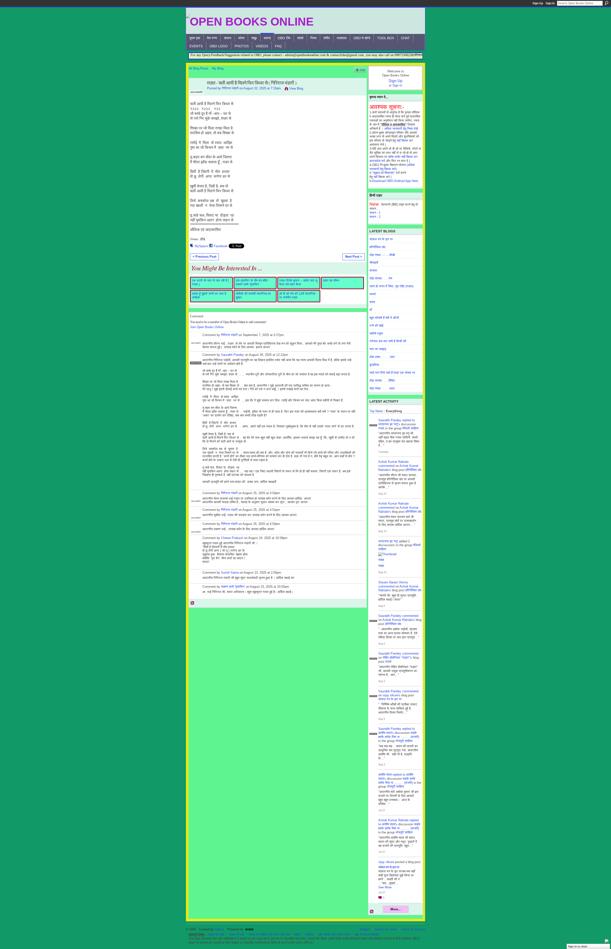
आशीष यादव (385, 774)
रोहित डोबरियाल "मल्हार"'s (397, 657)
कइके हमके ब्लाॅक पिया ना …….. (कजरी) (398, 735)
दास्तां (372, 294)
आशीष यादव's (386, 733)
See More (385, 887)
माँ (370, 310)
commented (386, 466)
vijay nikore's (391, 695)
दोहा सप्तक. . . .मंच (380, 278)
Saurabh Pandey (232, 355)
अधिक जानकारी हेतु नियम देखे (401, 128)
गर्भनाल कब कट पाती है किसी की (387, 341)
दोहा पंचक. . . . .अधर (382, 388)
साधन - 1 (374, 212)
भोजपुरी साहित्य (403, 741)
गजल (381, 428)
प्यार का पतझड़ (377, 349)
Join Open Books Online (207, 327)
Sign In (550, 3)
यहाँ (375, 177)
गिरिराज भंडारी (230, 88)
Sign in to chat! (577, 946)
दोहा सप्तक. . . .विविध (382, 380)
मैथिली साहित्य (410, 428)
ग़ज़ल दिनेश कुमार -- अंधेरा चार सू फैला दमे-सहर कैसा (298, 282)
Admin (219, 929)
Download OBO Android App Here (395, 181)
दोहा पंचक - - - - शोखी (382, 255)
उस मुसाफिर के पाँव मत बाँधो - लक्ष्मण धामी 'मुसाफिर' (252, 282)
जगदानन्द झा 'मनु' (388, 541)
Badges (365, 929)
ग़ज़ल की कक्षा (216, 934)
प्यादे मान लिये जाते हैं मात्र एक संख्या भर (392, 372)
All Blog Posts (198, 68)
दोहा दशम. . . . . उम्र (382, 357)
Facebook (220, 246)
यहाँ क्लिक (402, 140)
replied (406, 420)
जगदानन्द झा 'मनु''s (389, 424)
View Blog (296, 88)
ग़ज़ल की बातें (236, 934)
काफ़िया (309, 934)
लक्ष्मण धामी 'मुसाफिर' (233, 586)
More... (395, 909)
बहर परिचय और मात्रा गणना (334, 934)
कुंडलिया (374, 365)
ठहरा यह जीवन (331, 280)
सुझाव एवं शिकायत (383, 173)
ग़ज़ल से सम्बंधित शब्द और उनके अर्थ (269, 934)
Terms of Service (413, 929)
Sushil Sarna (230, 572)
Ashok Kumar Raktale (393, 462)
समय (372, 302)
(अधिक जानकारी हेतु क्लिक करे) (392, 167)
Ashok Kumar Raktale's (398, 620)
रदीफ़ (297, 934)
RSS (192, 603)
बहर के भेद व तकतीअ (367, 934)
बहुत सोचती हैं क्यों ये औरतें (384, 318)
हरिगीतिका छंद (377, 247)
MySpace (201, 246)
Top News (376, 411)
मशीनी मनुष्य (376, 333)
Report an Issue (386, 929)
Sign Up (537, 3)
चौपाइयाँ (373, 262)
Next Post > (353, 256)
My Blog (217, 68)
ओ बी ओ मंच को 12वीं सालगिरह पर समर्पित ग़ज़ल (297, 295)
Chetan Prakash (232, 538)
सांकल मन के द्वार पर (381, 239)
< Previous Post (204, 256)
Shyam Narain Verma (393, 582)
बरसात (373, 270)
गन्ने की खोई (376, 325)
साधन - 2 (374, 217)
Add (362, 69)
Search (606, 3)
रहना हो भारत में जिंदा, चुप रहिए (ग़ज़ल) (391, 286)
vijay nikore (386, 862)
